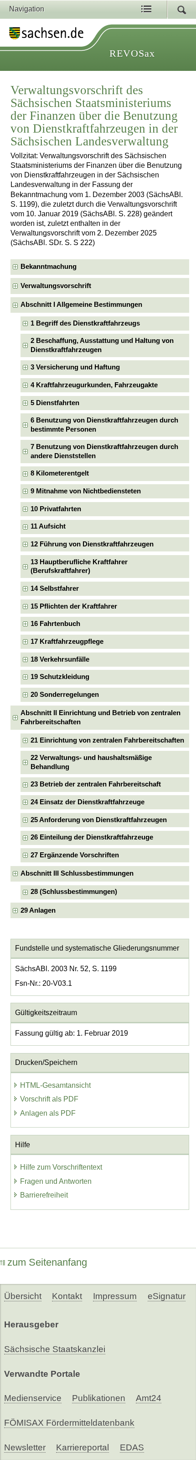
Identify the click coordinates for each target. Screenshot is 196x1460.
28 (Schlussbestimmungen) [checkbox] (74, 891)
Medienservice (33, 1398)
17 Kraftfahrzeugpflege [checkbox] (67, 641)
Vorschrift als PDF (49, 1099)
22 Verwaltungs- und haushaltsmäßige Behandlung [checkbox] (91, 762)
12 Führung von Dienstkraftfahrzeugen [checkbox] (92, 544)
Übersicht (22, 1296)
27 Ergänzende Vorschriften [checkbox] (75, 855)
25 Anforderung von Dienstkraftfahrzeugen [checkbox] (99, 820)
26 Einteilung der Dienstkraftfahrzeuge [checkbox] (92, 837)
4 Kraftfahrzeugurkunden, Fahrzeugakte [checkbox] (94, 385)
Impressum (115, 1296)
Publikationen (98, 1398)
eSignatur (167, 1296)
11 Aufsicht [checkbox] (48, 526)
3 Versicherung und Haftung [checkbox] (75, 367)
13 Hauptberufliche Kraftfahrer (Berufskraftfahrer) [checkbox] (79, 566)
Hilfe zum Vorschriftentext (61, 1167)
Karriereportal (82, 1447)
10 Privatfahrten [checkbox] (56, 509)
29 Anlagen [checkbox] (38, 910)
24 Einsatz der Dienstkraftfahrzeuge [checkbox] (87, 802)
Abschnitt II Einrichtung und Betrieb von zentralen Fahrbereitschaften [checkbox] (101, 717)
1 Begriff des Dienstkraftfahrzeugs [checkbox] (85, 323)
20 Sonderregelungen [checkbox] (65, 694)
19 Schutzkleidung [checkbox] (60, 676)
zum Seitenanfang (47, 1262)
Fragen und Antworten (56, 1181)
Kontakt (67, 1296)
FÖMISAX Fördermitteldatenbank (69, 1423)
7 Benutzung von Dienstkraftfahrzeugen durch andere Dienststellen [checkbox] (104, 451)
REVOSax (132, 53)
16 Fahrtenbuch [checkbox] (55, 623)
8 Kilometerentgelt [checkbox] (60, 473)
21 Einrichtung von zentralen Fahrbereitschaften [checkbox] (107, 740)
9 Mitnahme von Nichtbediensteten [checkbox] (86, 491)
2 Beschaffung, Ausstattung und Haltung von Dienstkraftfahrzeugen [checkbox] (102, 345)
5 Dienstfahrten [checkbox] (55, 402)
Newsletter (25, 1447)
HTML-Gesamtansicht (55, 1085)
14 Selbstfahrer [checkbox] (55, 588)
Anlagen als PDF (48, 1113)
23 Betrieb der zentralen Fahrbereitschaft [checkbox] (96, 784)
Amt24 (148, 1398)
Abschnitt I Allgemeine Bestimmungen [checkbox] (81, 304)
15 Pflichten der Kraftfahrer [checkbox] (74, 606)
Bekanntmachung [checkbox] (49, 266)
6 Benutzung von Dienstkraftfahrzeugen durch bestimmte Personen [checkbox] (104, 425)
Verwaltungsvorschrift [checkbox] (56, 285)
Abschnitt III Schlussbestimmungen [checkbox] (77, 873)
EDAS (132, 1447)
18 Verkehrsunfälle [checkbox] (60, 659)
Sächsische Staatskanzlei (54, 1349)
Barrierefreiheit (44, 1195)
